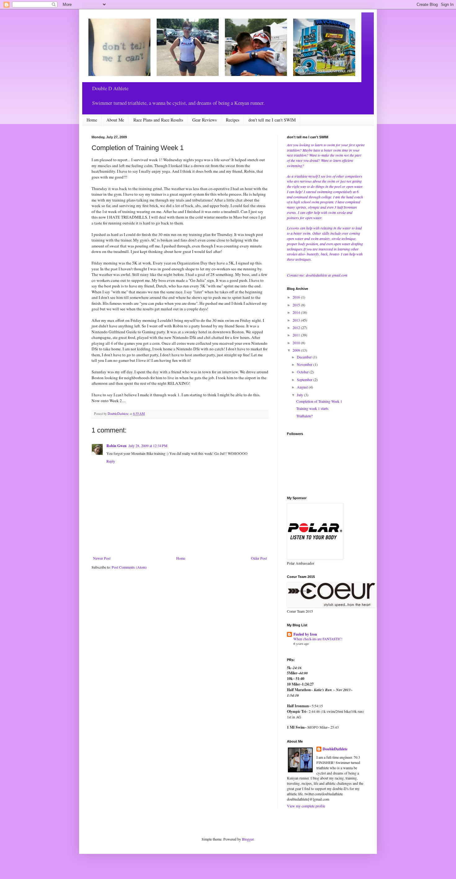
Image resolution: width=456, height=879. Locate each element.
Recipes (232, 120)
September (305, 379)
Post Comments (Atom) (129, 567)
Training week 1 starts (312, 408)
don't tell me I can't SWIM (272, 120)
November (305, 364)
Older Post (259, 558)
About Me (115, 120)
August (303, 386)
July (300, 394)
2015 (297, 304)
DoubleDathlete (335, 749)
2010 (297, 342)
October (303, 371)
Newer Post (101, 558)
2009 (297, 350)
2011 (297, 334)
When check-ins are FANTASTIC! (317, 639)
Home (92, 120)
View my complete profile (306, 805)
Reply (110, 461)
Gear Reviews (204, 120)
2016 (297, 297)
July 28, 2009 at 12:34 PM (148, 445)
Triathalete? (304, 415)
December (305, 356)
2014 (297, 312)
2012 (297, 327)
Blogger (247, 839)
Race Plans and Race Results (158, 120)
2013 (297, 319)
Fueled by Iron (305, 634)
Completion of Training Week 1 (319, 401)
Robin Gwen (116, 445)
